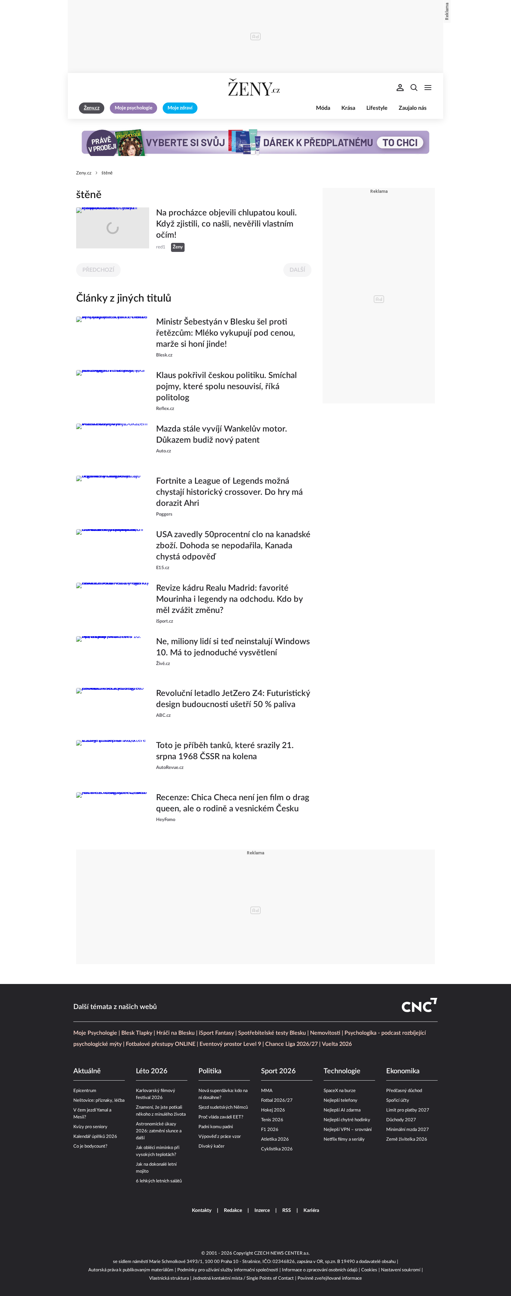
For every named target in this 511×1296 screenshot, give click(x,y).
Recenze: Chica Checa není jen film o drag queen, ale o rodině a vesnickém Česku (232, 803)
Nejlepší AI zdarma (342, 1110)
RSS (286, 1210)
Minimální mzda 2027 (407, 1129)
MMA (267, 1091)
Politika (209, 1071)
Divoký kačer (211, 1146)
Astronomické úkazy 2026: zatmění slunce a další (158, 1131)
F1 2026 (269, 1129)
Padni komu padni (215, 1127)
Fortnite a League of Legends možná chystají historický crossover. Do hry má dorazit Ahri (229, 492)
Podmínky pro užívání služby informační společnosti (227, 1270)
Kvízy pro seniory (90, 1127)
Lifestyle (377, 108)
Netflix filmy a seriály (344, 1139)
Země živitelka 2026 (406, 1139)
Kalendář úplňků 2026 (95, 1136)
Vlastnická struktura (169, 1278)
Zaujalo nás (413, 108)
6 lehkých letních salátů (159, 1181)
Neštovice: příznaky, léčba (98, 1100)
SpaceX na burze (340, 1091)
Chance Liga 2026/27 (291, 1044)
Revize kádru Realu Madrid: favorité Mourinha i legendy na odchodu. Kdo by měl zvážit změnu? (229, 599)
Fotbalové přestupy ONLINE (160, 1044)
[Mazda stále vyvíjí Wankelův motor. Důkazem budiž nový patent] (112, 444)
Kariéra (311, 1210)
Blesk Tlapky (136, 1033)
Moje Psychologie (95, 1033)
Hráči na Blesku (175, 1033)
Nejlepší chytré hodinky (347, 1120)
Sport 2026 (278, 1071)
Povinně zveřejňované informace (330, 1278)
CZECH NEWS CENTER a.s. (282, 1253)
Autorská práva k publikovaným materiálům (130, 1270)
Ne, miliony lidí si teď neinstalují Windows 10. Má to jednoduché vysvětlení (233, 647)
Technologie (342, 1071)
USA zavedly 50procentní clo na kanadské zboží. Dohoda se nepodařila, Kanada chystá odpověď (233, 546)
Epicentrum (84, 1091)
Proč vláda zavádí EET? (220, 1117)
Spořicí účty (397, 1100)
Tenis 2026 (272, 1120)
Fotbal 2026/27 (277, 1100)
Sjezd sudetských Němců (223, 1107)
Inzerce (262, 1210)
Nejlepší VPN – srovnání (348, 1129)
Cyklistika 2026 (277, 1149)
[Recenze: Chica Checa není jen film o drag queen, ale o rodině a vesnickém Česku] (112, 812)
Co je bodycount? (90, 1146)
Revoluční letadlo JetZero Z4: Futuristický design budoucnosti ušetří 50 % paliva (233, 699)
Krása (348, 108)
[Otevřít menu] (428, 88)
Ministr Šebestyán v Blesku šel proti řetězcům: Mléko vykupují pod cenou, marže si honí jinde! (225, 333)
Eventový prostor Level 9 (230, 1044)
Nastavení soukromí (400, 1270)
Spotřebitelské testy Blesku (272, 1033)
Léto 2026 (152, 1071)
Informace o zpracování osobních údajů (319, 1270)
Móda (323, 108)
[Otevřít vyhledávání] (414, 88)
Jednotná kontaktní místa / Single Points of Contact (243, 1278)
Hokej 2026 (273, 1110)
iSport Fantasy (216, 1033)
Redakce (233, 1210)
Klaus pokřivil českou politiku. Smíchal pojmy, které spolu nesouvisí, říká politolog (226, 386)
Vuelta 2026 (337, 1044)
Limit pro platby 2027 (407, 1110)
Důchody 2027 (401, 1120)
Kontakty (201, 1210)
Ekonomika (403, 1071)
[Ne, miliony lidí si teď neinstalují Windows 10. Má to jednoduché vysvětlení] (112, 656)
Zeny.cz (83, 173)
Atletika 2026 (275, 1139)
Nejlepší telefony (340, 1100)
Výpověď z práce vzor (219, 1136)
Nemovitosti (325, 1033)
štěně (107, 173)
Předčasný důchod (404, 1091)
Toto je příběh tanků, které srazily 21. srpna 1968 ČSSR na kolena (225, 751)
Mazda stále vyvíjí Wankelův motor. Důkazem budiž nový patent (221, 434)
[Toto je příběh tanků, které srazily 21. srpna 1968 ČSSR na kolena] (112, 760)
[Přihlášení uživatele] (400, 88)
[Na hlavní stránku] (255, 88)
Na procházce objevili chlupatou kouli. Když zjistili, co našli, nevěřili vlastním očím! (226, 224)
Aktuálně (87, 1071)
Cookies (369, 1270)
